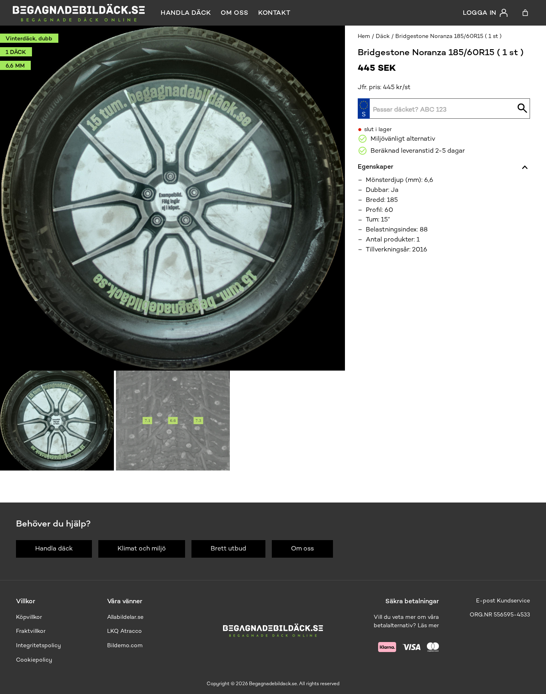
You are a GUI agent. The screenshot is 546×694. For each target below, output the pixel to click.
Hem (364, 36)
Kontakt (274, 12)
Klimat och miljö (142, 548)
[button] (57, 421)
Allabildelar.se (125, 617)
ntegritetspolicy (39, 645)
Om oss (235, 12)
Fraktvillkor (31, 631)
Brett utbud (228, 548)
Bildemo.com (125, 645)
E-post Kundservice (503, 600)
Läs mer (428, 625)
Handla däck (186, 12)
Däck (383, 36)
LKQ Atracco (124, 631)
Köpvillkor (29, 617)
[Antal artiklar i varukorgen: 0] (525, 13)
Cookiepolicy (34, 659)
